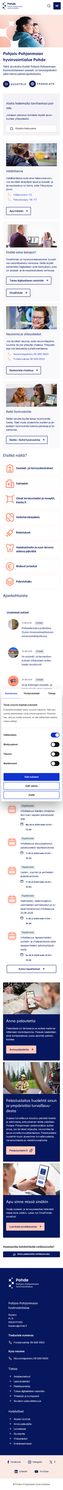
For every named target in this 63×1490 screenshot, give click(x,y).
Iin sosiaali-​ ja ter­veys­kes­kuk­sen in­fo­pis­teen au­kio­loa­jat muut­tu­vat (37, 661)
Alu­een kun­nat (22, 1419)
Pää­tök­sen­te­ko (22, 1386)
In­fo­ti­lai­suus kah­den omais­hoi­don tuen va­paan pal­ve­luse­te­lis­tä (37, 814)
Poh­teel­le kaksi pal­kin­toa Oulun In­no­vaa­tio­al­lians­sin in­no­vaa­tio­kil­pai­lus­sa (38, 632)
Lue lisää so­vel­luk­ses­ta (23, 1226)
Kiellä (32, 795)
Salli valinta (31, 786)
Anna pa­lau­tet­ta (19, 1049)
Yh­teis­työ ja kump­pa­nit (26, 1396)
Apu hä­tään (16, 211)
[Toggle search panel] (49, 5)
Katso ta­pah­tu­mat (29, 968)
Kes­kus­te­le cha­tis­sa (21, 370)
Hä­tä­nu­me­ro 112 (22, 194)
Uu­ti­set (39, 623)
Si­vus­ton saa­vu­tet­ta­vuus (27, 1401)
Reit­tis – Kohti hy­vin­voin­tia (24, 439)
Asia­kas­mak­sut (22, 1376)
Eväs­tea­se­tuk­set (23, 1443)
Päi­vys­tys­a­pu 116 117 (25, 199)
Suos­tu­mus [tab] (11, 693)
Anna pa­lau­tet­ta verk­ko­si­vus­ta (33, 1254)
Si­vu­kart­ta (19, 1433)
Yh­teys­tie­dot (20, 1438)
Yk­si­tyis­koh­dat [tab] (31, 693)
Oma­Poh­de (16, 292)
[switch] (55, 744)
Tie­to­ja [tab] (52, 693)
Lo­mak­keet (20, 1428)
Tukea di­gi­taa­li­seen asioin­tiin (26, 280)
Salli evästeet (31, 777)
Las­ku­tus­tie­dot (22, 1381)
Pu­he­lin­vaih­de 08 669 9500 (29, 359)
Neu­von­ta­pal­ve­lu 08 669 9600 (31, 354)
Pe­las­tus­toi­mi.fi (18, 1150)
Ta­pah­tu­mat (28, 806)
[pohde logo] (12, 6)
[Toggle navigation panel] (57, 5)
